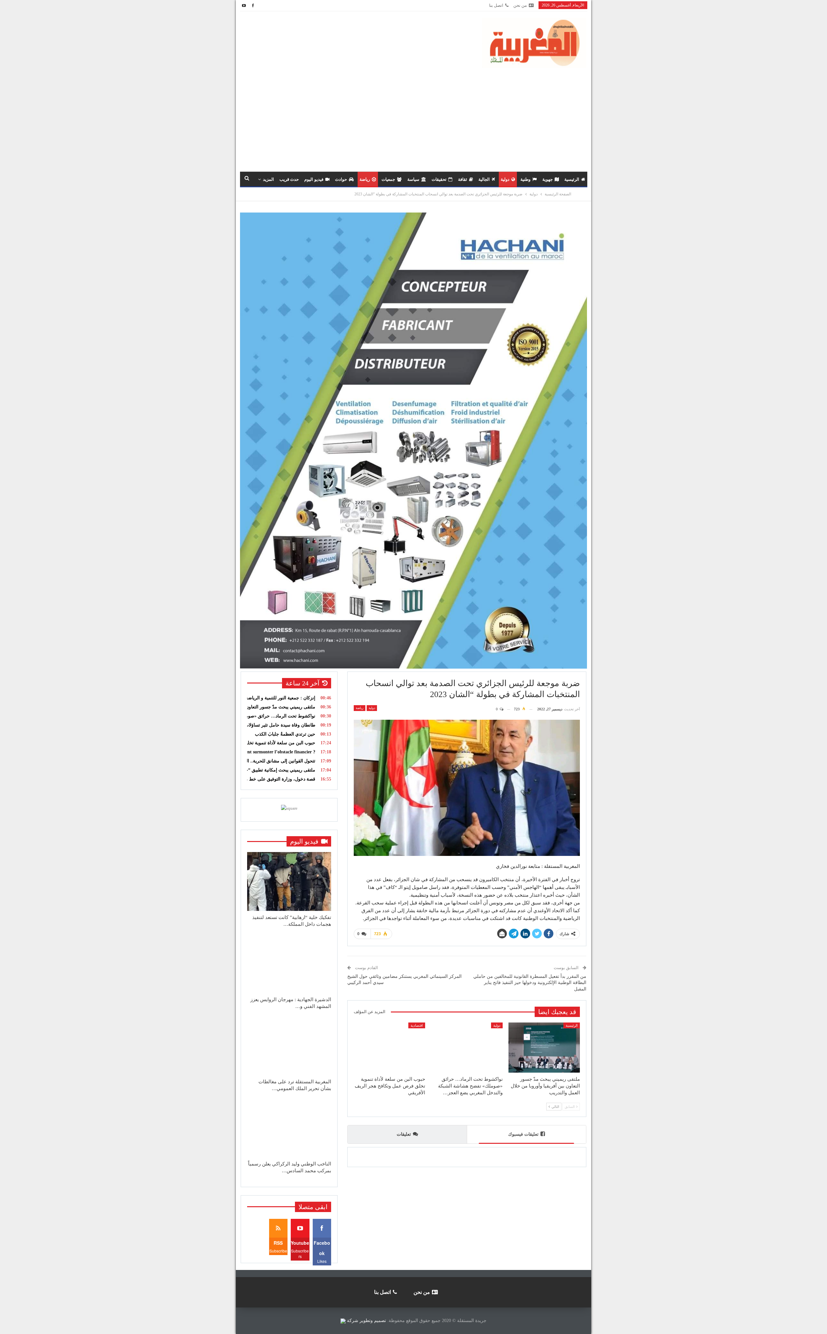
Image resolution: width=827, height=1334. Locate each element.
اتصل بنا (496, 5)
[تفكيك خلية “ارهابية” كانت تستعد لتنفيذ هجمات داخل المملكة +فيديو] (289, 881)
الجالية (484, 179)
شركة (353, 1320)
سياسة (413, 179)
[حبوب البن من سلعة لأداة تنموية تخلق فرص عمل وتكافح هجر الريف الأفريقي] (389, 1047)
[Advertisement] (413, 116)
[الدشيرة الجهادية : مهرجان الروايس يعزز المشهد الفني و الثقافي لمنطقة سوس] (289, 963)
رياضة (365, 179)
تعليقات (404, 1134)
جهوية (547, 179)
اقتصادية (417, 1025)
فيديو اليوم (313, 179)
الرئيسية (571, 179)
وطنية (525, 179)
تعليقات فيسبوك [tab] (523, 1134)
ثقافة (462, 179)
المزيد (268, 179)
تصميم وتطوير (373, 1320)
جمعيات (388, 179)
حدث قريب (289, 179)
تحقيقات (439, 179)
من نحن (520, 5)
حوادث (341, 179)
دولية (505, 179)
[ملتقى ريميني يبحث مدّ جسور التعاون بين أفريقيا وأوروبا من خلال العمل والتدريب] (544, 1047)
